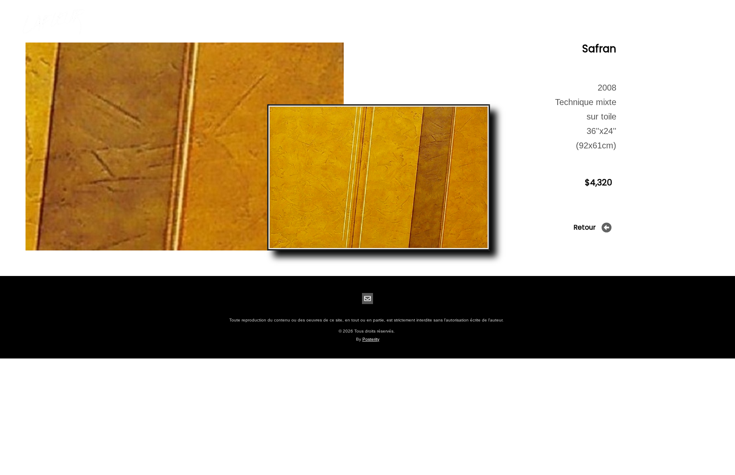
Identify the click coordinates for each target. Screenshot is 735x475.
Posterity (370, 339)
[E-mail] (367, 298)
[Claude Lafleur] (53, 21)
